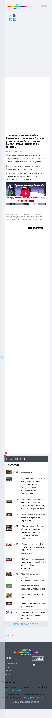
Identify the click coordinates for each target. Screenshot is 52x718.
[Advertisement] (26, 48)
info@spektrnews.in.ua (34, 697)
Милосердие (26, 472)
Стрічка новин (11, 663)
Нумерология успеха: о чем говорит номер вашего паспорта (33, 615)
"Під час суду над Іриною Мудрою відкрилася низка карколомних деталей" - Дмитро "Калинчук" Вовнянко (32, 532)
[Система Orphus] (38, 658)
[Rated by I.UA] (38, 665)
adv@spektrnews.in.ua (11, 690)
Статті (7, 667)
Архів (7, 674)
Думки (8, 671)
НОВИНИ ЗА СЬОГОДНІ (26, 624)
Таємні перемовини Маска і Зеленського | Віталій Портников (33, 517)
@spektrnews (9, 635)
